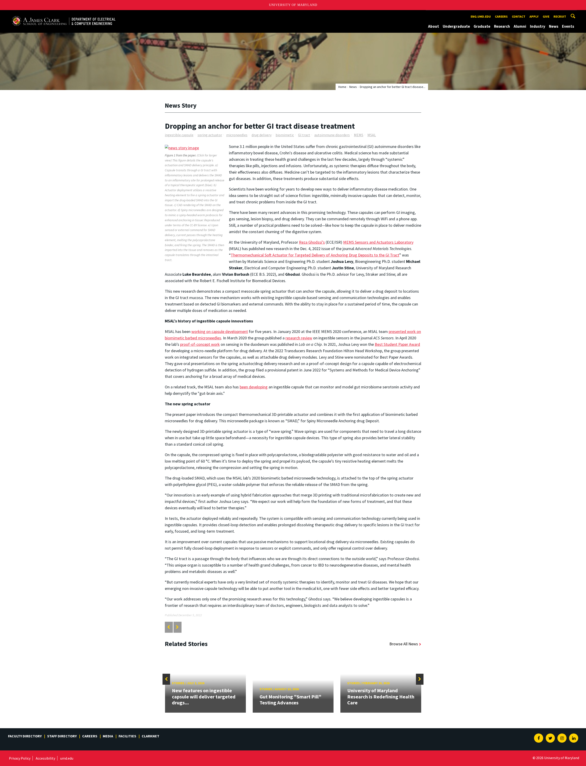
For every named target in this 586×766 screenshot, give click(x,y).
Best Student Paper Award (397, 344)
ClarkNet (150, 736)
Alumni (520, 26)
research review (298, 338)
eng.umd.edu (481, 16)
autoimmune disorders (332, 135)
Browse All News (403, 643)
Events (568, 26)
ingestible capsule (179, 135)
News (553, 26)
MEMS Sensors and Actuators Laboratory (378, 242)
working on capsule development (219, 331)
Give (546, 16)
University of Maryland (293, 5)
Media (108, 736)
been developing (254, 387)
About (433, 26)
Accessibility (45, 758)
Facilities (127, 736)
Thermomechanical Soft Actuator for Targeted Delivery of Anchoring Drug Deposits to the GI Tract (315, 255)
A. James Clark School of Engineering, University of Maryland (63, 14)
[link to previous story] (168, 627)
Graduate (482, 26)
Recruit (559, 16)
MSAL (371, 135)
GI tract (304, 135)
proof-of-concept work (200, 344)
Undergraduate (456, 26)
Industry (537, 26)
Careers (501, 16)
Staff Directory (62, 736)
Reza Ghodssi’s (312, 242)
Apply (534, 16)
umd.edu (66, 758)
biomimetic (285, 135)
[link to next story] (177, 627)
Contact (518, 16)
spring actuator (210, 135)
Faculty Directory (25, 736)
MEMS (358, 135)
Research (502, 26)
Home (342, 87)
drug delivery (261, 135)
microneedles (236, 135)
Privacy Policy (19, 758)
